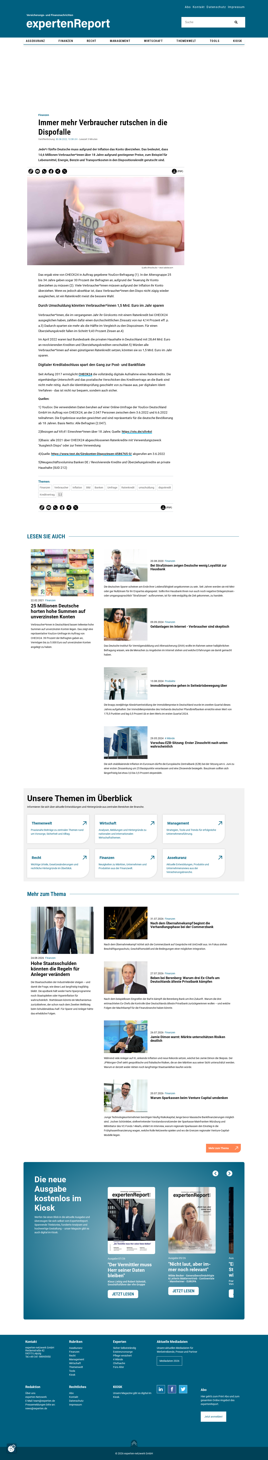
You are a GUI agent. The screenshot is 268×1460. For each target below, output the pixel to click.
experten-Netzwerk (36, 1396)
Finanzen (43, 115)
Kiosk (116, 1396)
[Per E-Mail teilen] (31, 171)
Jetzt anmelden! (213, 1416)
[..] (60, 494)
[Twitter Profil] (183, 1389)
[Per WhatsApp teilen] (44, 171)
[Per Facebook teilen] (51, 171)
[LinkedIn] (161, 1389)
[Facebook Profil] (172, 1389)
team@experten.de (44, 1400)
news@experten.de (36, 1408)
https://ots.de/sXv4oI (137, 431)
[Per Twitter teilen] (64, 171)
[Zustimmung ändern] (11, 1448)
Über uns (30, 1393)
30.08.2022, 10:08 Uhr (67, 139)
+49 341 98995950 (40, 1356)
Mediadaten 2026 (169, 1360)
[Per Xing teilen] (58, 171)
